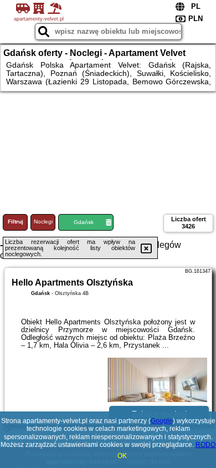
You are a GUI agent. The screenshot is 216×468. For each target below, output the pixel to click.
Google (162, 421)
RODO (205, 445)
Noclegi (43, 221)
